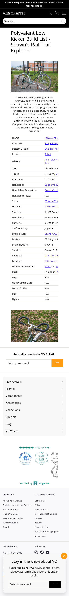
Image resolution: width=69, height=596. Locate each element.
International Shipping (45, 513)
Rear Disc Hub (53, 159)
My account (40, 535)
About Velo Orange (12, 500)
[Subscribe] (57, 363)
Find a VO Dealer (11, 513)
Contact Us (40, 500)
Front (48, 266)
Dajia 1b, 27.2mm (54, 255)
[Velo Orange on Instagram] (36, 552)
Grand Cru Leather (55, 190)
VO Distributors (10, 522)
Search (6, 527)
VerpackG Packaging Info (46, 531)
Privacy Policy (41, 527)
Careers (38, 518)
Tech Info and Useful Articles (17, 505)
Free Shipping (41, 509)
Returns (38, 522)
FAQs (37, 505)
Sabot (48, 154)
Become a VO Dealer (13, 518)
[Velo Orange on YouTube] (47, 552)
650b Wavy (51, 261)
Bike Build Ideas (11, 509)
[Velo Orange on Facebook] (42, 552)
